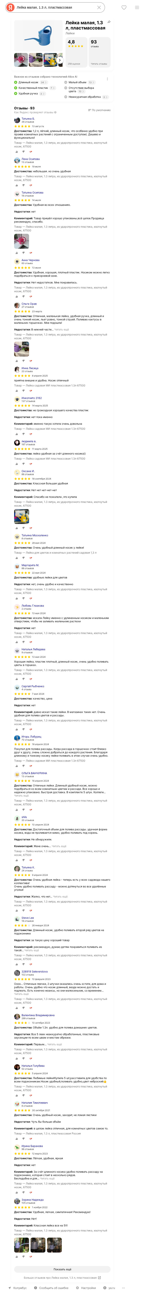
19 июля (36, 166)
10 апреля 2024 (40, 824)
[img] (22, 126)
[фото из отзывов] (21, 241)
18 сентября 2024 (41, 478)
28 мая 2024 (39, 542)
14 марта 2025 (40, 405)
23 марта (37, 311)
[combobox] (54, 7)
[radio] (16, 152)
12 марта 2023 (40, 1153)
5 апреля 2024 (40, 1073)
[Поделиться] (109, 21)
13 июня (36, 267)
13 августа (38, 126)
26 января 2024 (40, 925)
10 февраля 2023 (41, 979)
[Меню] (137, 7)
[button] (21, 60)
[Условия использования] (107, 78)
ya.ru (112, 1288)
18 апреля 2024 (40, 744)
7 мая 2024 (38, 693)
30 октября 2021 (41, 1110)
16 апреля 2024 (40, 780)
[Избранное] (124, 7)
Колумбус (20, 1288)
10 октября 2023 (41, 1022)
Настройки (88, 1288)
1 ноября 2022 (39, 1207)
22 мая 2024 (39, 572)
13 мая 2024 (39, 613)
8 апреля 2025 (40, 375)
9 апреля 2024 (40, 875)
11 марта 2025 (39, 448)
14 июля (36, 200)
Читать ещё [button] (61, 329)
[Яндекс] (10, 7)
